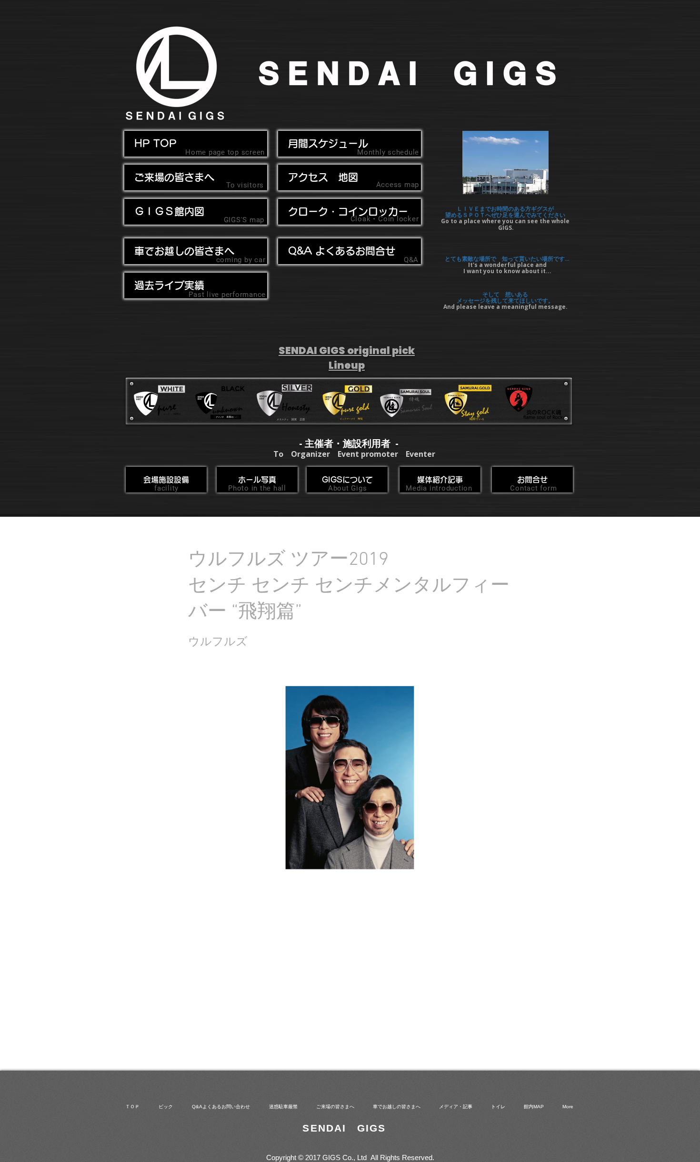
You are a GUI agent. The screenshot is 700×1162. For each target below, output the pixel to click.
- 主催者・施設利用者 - (349, 443)
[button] (195, 251)
